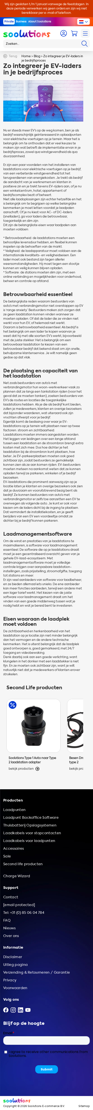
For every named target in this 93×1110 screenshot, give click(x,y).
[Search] (85, 44)
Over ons (11, 936)
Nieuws (9, 928)
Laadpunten (14, 810)
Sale (7, 856)
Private (9, 21)
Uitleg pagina (15, 964)
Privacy (9, 980)
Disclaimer (12, 957)
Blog (37, 56)
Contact (10, 897)
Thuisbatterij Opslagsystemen (29, 825)
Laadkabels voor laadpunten (29, 841)
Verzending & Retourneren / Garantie (36, 972)
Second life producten (23, 864)
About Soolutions (39, 21)
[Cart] (74, 33)
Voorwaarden (15, 988)
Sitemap (84, 1106)
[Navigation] (85, 33)
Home (26, 56)
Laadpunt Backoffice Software (31, 817)
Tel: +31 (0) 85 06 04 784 (23, 912)
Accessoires (13, 848)
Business (21, 21)
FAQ (7, 920)
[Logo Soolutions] (26, 33)
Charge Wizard (16, 876)
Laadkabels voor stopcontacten (32, 833)
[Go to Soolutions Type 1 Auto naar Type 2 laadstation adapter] (33, 735)
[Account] (63, 33)
